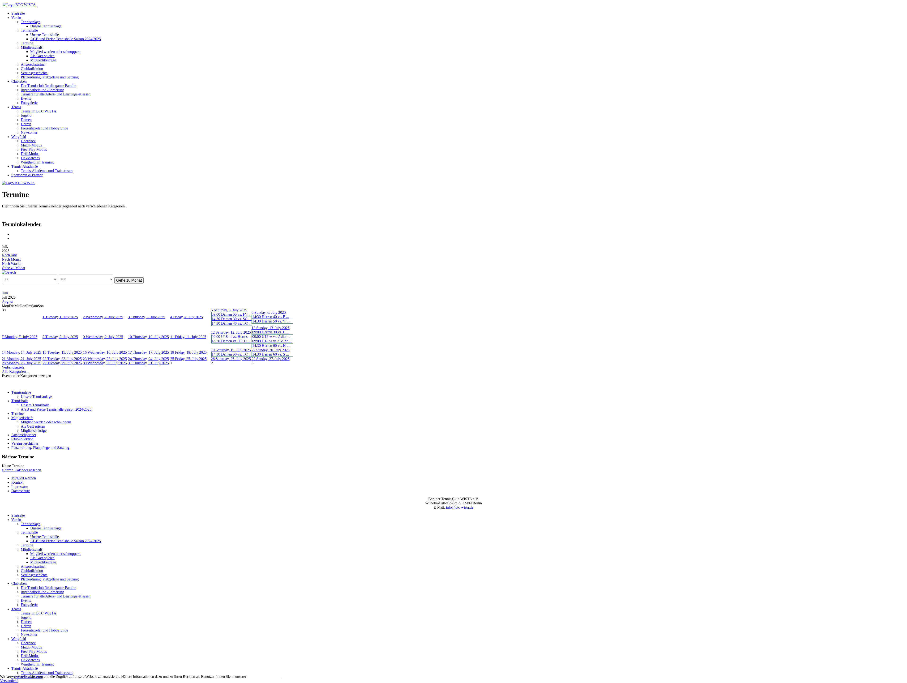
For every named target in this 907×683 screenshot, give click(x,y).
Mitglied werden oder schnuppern (55, 52)
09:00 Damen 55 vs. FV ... (232, 314)
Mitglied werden (23, 478)
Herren (26, 124)
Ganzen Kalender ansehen (21, 470)
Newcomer (29, 132)
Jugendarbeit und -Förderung (42, 90)
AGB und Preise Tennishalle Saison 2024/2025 (65, 39)
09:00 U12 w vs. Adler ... (271, 337)
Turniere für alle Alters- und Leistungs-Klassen (55, 94)
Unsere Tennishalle (44, 35)
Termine (27, 43)
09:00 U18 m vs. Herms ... (231, 337)
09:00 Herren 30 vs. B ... (270, 332)
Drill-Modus (30, 154)
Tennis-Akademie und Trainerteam (47, 171)
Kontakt (17, 482)
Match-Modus (31, 145)
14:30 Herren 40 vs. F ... (270, 317)
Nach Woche (11, 264)
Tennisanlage (30, 22)
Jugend (26, 115)
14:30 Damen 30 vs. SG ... (232, 319)
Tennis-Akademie (24, 166)
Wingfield (18, 137)
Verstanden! (9, 681)
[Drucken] (13, 234)
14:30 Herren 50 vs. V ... (271, 321)
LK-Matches (30, 158)
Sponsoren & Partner (27, 175)
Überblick (28, 141)
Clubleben (19, 81)
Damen (26, 120)
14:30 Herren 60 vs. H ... (271, 346)
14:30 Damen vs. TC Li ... (231, 341)
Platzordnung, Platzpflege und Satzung (50, 77)
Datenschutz (20, 491)
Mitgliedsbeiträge (43, 60)
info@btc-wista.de (459, 507)
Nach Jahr (9, 255)
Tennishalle (29, 30)
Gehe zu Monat (13, 268)
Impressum (19, 487)
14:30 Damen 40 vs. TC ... (232, 323)
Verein (16, 18)
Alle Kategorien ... (16, 371)
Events (26, 98)
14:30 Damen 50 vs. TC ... (232, 354)
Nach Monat (11, 259)
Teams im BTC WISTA (38, 111)
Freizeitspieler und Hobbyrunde (44, 128)
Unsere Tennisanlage (45, 26)
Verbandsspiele (13, 367)
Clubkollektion (32, 69)
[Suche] (9, 272)
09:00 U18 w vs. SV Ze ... (272, 341)
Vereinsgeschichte (34, 73)
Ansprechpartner (33, 64)
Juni (5, 293)
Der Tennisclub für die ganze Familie (48, 86)
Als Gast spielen (42, 56)
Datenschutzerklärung (263, 676)
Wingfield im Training (37, 162)
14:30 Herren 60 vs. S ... (270, 354)
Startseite (18, 13)
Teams (16, 107)
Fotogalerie (29, 103)
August (7, 302)
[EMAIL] (13, 238)
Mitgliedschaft (31, 47)
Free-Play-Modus (34, 149)
